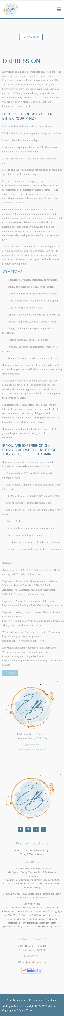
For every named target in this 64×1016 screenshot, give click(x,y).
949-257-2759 (32, 745)
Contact (10, 673)
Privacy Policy (37, 1000)
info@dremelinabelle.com (32, 749)
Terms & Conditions (16, 1000)
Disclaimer (52, 1000)
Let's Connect (30, 37)
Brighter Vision (25, 1010)
